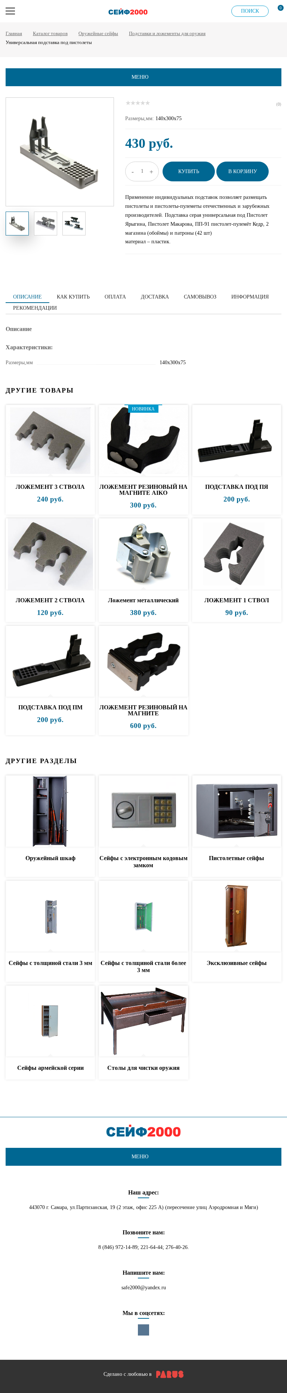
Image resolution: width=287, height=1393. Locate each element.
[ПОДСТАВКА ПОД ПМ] (50, 662)
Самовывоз (200, 297)
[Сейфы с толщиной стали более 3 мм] (143, 916)
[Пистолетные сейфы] (236, 811)
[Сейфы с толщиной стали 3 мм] (50, 916)
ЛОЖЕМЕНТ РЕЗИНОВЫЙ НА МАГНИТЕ (143, 710)
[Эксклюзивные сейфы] (236, 916)
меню (140, 77)
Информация (250, 297)
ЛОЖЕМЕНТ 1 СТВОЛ (236, 600)
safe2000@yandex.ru (143, 1287)
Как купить (73, 297)
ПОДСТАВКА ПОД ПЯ (236, 487)
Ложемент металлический (143, 600)
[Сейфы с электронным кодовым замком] (143, 811)
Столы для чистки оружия (143, 1068)
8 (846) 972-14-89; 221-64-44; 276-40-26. (143, 1247)
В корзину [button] (242, 171)
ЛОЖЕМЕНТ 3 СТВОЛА (50, 487)
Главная (14, 33)
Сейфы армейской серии (50, 1068)
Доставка (155, 297)
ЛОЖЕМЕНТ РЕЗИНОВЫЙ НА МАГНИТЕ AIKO (143, 490)
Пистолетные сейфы (236, 858)
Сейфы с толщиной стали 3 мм (50, 963)
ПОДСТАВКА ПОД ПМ (50, 707)
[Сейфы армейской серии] (50, 1021)
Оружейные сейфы (98, 33)
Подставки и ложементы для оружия (167, 33)
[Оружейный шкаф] (50, 811)
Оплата (115, 297)
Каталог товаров (50, 33)
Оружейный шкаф (50, 858)
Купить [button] (188, 171)
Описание (27, 297)
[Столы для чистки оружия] (143, 1021)
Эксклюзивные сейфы (237, 963)
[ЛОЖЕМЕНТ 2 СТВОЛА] (50, 554)
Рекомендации (35, 308)
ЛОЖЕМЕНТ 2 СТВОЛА (50, 600)
